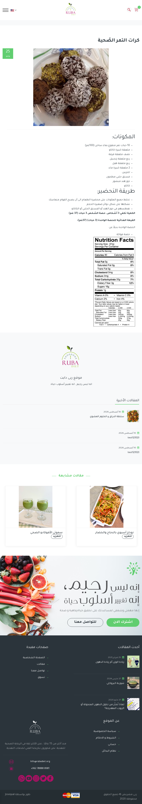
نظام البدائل (109, 751)
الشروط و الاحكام (106, 738)
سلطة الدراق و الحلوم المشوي (107, 416)
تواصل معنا (38, 671)
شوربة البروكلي (115, 683)
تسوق (41, 677)
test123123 (133, 438)
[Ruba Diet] (71, 9)
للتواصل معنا (85, 622)
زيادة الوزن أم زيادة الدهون (110, 662)
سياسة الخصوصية (105, 731)
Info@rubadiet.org (40, 761)
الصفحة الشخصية (34, 657)
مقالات (41, 664)
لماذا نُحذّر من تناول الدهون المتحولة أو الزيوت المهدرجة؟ (102, 706)
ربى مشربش (129, 794)
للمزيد (57, 536)
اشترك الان (123, 622)
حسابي (112, 744)
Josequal (10, 794)
